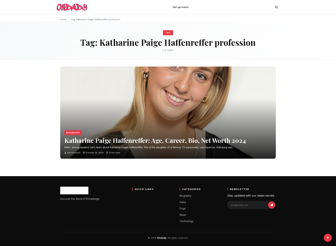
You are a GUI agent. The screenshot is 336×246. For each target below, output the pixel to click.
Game (183, 202)
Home (63, 19)
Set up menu (180, 7)
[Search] (276, 7)
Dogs (183, 208)
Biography (73, 132)
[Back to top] (328, 238)
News (183, 214)
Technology (187, 221)
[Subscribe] (271, 204)
